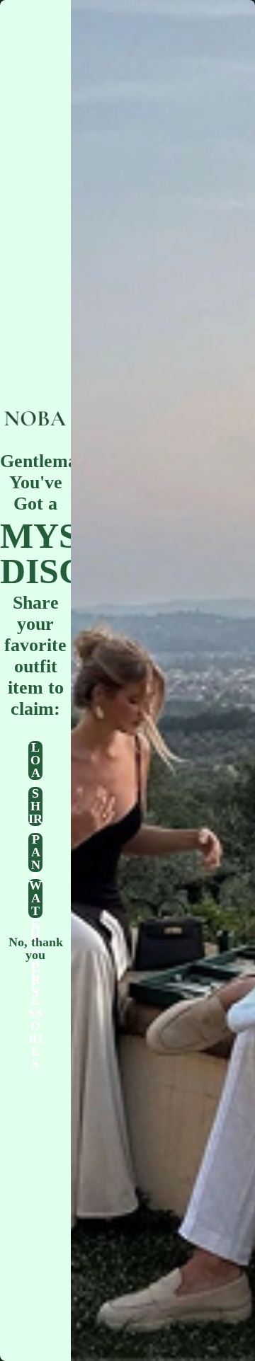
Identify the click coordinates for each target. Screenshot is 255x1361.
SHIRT (35, 806)
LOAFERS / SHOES (35, 760)
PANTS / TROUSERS (35, 852)
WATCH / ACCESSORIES (35, 898)
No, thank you (35, 944)
